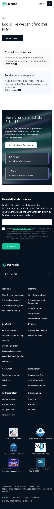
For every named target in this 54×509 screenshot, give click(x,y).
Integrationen (34, 313)
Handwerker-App (35, 375)
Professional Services (37, 318)
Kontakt (31, 410)
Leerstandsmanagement (12, 351)
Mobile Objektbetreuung (12, 335)
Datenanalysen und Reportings (36, 301)
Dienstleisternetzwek (11, 300)
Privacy (16, 497)
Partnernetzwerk (9, 404)
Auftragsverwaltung (10, 330)
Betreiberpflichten (10, 346)
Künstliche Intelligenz (37, 295)
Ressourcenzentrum (11, 375)
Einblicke (6, 380)
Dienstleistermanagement (13, 305)
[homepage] (9, 4)
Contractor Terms (11, 501)
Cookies (27, 497)
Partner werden (9, 415)
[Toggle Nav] (49, 3)
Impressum (28, 501)
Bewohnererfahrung (11, 310)
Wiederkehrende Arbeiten (13, 356)
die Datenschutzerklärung (23, 229)
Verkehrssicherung (36, 385)
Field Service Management (13, 295)
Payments (6, 361)
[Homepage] (27, 265)
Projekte (5, 341)
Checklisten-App (35, 380)
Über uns (32, 399)
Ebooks (5, 385)
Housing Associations (37, 330)
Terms (36, 497)
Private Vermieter (35, 335)
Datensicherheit (35, 308)
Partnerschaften (9, 399)
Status (7, 497)
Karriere (31, 404)
